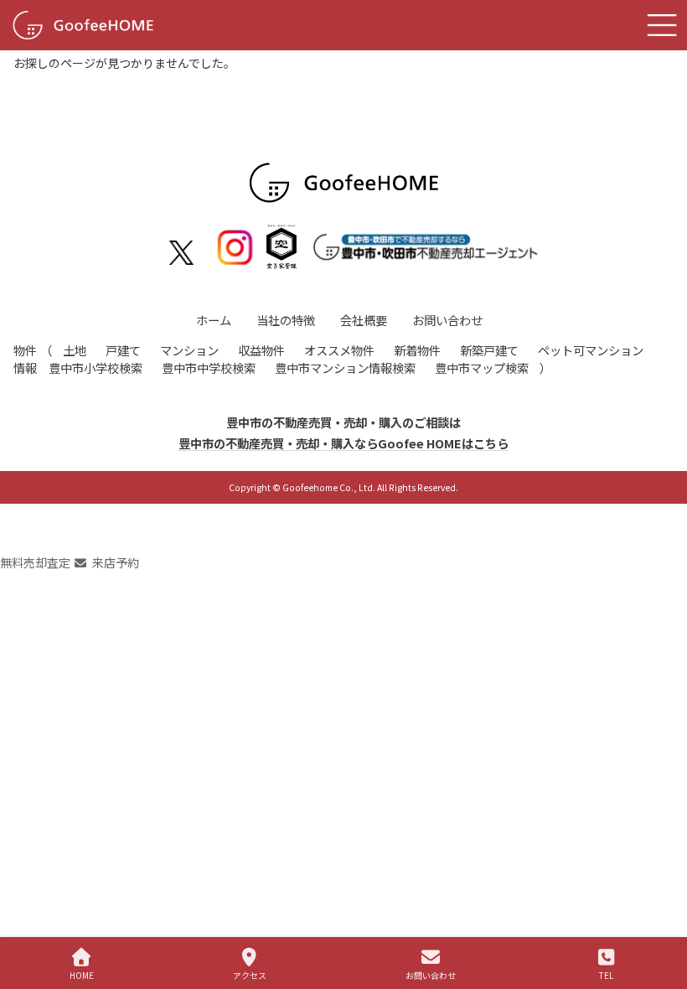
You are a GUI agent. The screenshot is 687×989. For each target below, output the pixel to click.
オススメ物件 (339, 350)
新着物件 (417, 350)
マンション (189, 350)
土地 (74, 350)
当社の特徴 (285, 320)
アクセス (249, 975)
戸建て (123, 350)
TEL (606, 975)
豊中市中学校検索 (209, 367)
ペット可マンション (590, 350)
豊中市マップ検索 (482, 367)
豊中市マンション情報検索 (345, 367)
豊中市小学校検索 (95, 367)
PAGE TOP (660, 913)
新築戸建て (489, 350)
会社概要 (363, 320)
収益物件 (261, 350)
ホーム (213, 320)
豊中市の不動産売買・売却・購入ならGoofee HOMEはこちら (343, 443)
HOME (82, 975)
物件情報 (25, 358)
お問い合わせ (447, 320)
